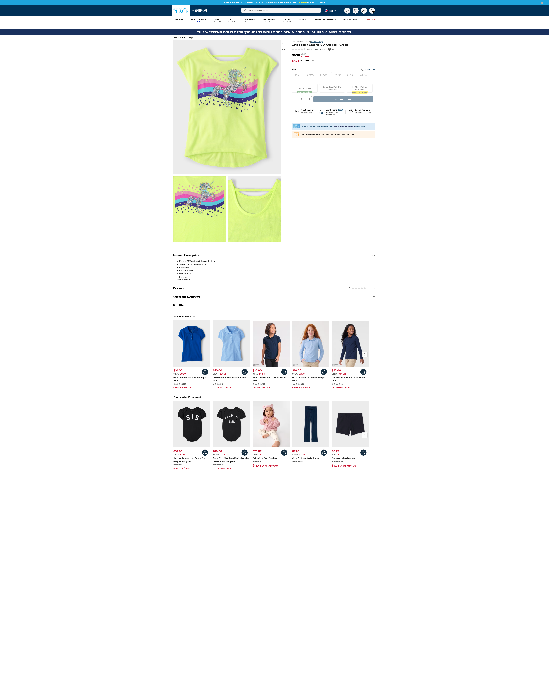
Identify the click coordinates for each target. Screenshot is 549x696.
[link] (347, 11)
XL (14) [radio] (350, 75)
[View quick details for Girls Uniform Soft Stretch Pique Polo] (205, 372)
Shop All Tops (317, 41)
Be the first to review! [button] (316, 49)
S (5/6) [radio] (310, 75)
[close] (542, 3)
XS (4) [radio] (297, 75)
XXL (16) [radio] (363, 75)
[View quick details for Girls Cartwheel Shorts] (363, 452)
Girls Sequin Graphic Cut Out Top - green (320, 44)
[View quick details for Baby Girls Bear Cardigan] (284, 452)
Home (176, 37)
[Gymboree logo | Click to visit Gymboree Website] (200, 10)
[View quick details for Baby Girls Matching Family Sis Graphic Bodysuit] (205, 452)
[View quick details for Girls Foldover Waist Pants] (324, 452)
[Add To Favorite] (284, 50)
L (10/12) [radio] (337, 75)
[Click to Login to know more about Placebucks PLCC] (372, 135)
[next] (365, 354)
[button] (328, 11)
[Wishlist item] (357, 13)
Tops (191, 37)
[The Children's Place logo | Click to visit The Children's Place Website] (181, 10)
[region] (274, 2)
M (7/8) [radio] (323, 75)
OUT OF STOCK (343, 99)
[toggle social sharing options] (284, 43)
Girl (183, 37)
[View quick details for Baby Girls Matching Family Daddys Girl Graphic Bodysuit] (244, 452)
